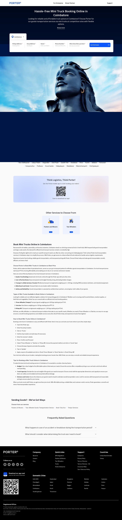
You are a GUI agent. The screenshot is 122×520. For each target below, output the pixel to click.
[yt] (21, 464)
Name (43, 44)
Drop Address (31, 44)
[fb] (4, 464)
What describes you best (77, 44)
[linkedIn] (17, 464)
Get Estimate (94, 45)
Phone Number (60, 44)
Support (109, 3)
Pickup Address (17, 44)
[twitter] (9, 464)
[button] (18, 36)
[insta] (13, 464)
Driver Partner (70, 3)
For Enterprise (58, 3)
